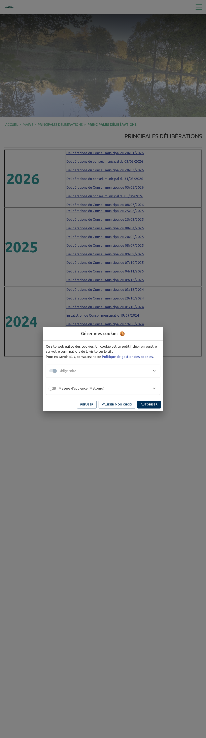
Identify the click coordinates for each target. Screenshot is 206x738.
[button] (103, 371)
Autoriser (149, 404)
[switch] (51, 388)
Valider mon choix (117, 404)
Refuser (86, 404)
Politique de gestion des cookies (127, 357)
